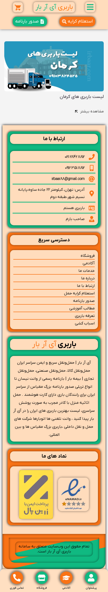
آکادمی (66, 588)
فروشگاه (41, 588)
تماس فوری (17, 588)
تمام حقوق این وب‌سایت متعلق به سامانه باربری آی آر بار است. (54, 549)
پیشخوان (91, 588)
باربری (54, 344)
